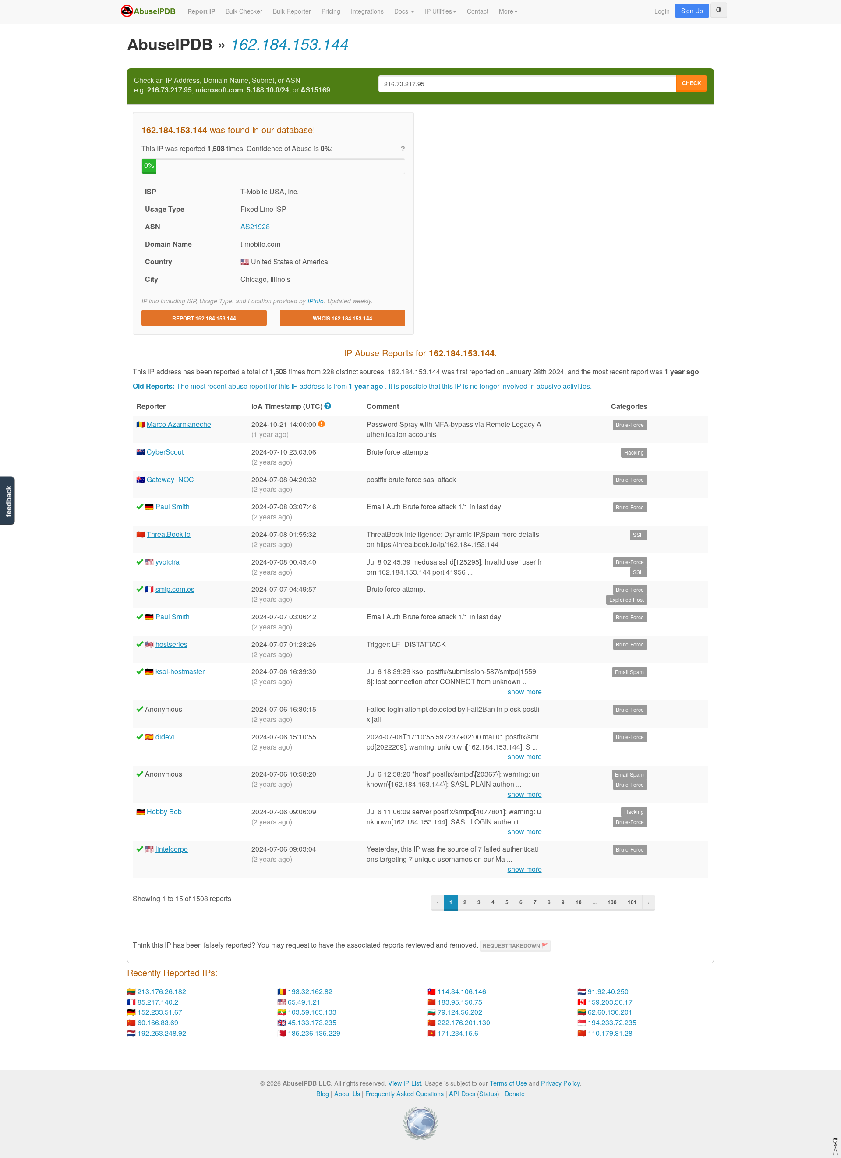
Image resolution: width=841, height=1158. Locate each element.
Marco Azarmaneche (179, 424)
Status (488, 1093)
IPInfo (315, 301)
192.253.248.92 (162, 1033)
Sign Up (692, 10)
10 (579, 902)
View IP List (404, 1082)
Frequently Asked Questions (404, 1093)
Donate (515, 1093)
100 (612, 902)
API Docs (462, 1093)
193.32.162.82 (310, 991)
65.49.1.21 (304, 1002)
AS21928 (255, 226)
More (506, 11)
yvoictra (167, 562)
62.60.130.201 (610, 1012)
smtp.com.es (174, 589)
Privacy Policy (560, 1082)
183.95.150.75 (460, 1002)
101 (632, 902)
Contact (477, 11)
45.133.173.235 (312, 1022)
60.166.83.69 (158, 1022)
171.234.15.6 (458, 1033)
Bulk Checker (244, 11)
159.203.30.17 (610, 1002)
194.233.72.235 (612, 1022)
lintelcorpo (171, 849)
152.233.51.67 (160, 1012)
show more (525, 691)
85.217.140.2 (158, 1002)
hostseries (171, 644)
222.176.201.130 (464, 1022)
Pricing (331, 11)
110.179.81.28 (610, 1033)
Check (691, 83)
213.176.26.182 (162, 991)
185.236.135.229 (314, 1033)
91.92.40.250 (608, 991)
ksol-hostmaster (180, 671)
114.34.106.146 (462, 991)
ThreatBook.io (169, 534)
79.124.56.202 (460, 1012)
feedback (8, 501)
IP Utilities (438, 11)
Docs (402, 11)
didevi (164, 737)
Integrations (367, 11)
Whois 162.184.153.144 (342, 318)
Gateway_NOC (170, 479)
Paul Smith (172, 506)
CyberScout (165, 452)
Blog (322, 1093)
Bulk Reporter (292, 11)
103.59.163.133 (312, 1012)
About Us (347, 1093)
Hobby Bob (164, 811)
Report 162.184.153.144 (204, 318)
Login (662, 11)
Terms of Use (508, 1082)
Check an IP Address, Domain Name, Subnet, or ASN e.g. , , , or (232, 85)
